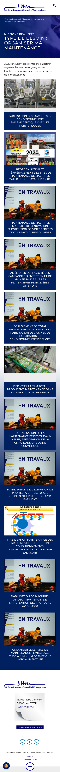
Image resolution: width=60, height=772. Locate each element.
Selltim (30, 756)
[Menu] (30, 766)
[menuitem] (53, 6)
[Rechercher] (53, 6)
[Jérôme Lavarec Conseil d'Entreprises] (24, 7)
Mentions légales (30, 760)
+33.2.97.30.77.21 (25, 707)
